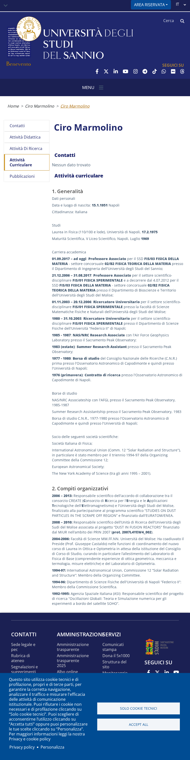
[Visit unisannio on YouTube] (125, 71)
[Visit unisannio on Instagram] (135, 71)
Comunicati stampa (113, 647)
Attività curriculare (21, 162)
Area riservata (149, 4)
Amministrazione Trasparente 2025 (73, 660)
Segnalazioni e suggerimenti (24, 669)
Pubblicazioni (22, 176)
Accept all (138, 724)
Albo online (67, 671)
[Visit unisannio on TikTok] (154, 71)
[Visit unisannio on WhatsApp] (164, 71)
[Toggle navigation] (5, 5)
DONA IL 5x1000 (116, 655)
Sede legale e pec (23, 647)
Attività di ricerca (26, 148)
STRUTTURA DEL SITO (114, 664)
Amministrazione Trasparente (73, 647)
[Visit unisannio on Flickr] (173, 71)
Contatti (17, 125)
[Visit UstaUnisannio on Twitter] (106, 71)
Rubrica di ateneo (20, 658)
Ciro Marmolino (39, 106)
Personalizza (52, 747)
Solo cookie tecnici (138, 708)
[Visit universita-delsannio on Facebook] (97, 71)
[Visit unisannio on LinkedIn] (116, 71)
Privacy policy (22, 747)
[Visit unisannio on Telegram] (144, 71)
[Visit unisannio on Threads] (182, 71)
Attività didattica (25, 137)
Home (13, 106)
